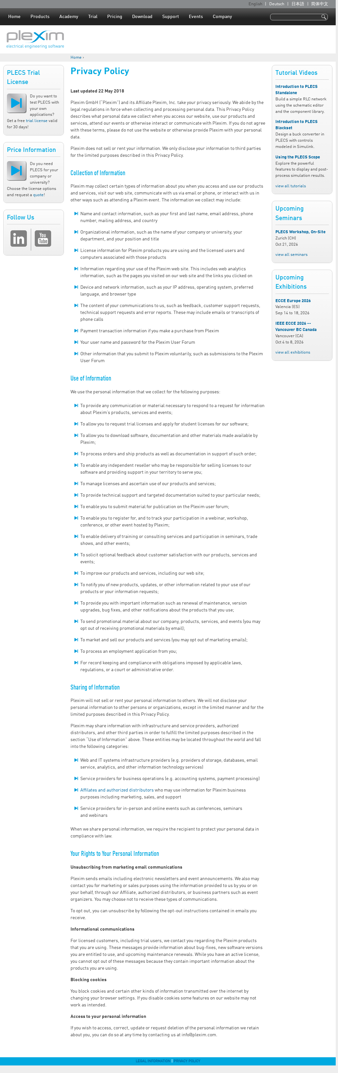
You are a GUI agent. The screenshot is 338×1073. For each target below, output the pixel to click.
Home (14, 16)
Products (40, 16)
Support (170, 16)
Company (222, 16)
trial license (37, 121)
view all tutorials (290, 186)
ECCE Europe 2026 (293, 301)
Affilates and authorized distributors (117, 790)
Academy (68, 16)
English (255, 4)
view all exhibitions (292, 352)
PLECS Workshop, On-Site (300, 232)
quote (38, 195)
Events (196, 16)
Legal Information (153, 1061)
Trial (92, 16)
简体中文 (319, 4)
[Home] (35, 39)
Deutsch (276, 4)
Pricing (114, 16)
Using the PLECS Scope (297, 157)
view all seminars (291, 255)
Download (142, 16)
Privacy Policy (187, 1061)
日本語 (297, 4)
